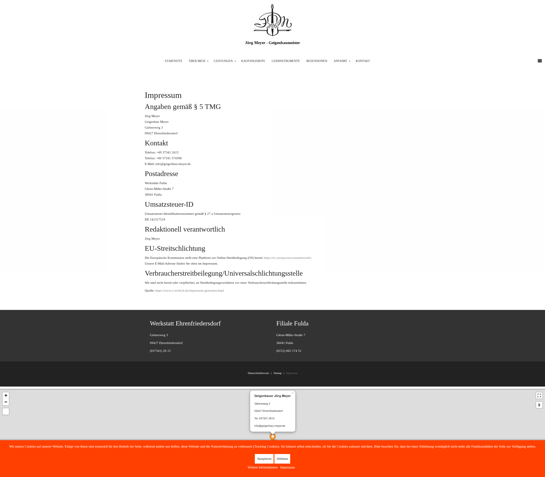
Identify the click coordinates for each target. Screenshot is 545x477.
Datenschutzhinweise (258, 373)
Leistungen (223, 61)
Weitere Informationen (263, 467)
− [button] (5, 402)
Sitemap (278, 373)
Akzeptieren (264, 458)
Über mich (197, 61)
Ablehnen (282, 458)
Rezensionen (316, 61)
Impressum (291, 373)
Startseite (173, 61)
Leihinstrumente (286, 61)
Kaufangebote (253, 61)
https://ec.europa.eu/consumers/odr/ (287, 257)
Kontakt (363, 61)
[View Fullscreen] (539, 395)
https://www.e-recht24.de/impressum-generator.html (189, 290)
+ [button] (5, 395)
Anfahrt (340, 61)
